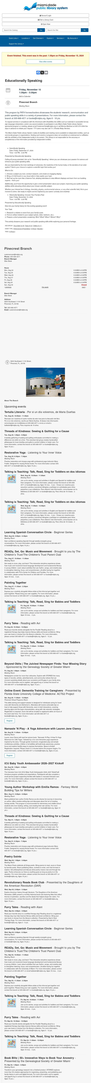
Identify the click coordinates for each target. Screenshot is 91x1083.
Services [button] (60, 38)
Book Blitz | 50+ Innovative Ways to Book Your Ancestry (40, 1059)
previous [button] (8, 287)
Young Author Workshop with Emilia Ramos (41, 788)
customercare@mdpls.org (13, 254)
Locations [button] (25, 38)
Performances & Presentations (22, 229)
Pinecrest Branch (28, 102)
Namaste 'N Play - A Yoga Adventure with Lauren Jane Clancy (42, 728)
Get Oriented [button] (38, 38)
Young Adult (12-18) (19, 226)
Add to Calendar (25, 96)
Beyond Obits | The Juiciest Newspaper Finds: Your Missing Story (45, 665)
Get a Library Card (46, 20)
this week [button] (45, 287)
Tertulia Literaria (39, 412)
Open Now (46, 24)
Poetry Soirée (12, 856)
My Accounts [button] (72, 38)
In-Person (33, 229)
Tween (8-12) (28, 226)
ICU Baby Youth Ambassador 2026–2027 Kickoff (34, 763)
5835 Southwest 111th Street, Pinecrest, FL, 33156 (20, 362)
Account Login (46, 15)
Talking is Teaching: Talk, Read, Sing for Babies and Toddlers (42, 601)
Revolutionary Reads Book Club (43, 883)
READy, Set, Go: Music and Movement (42, 552)
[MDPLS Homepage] (45, 6)
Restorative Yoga (32, 452)
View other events (45, 62)
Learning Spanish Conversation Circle (38, 532)
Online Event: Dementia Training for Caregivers (42, 692)
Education (40, 229)
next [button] (83, 287)
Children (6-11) (37, 226)
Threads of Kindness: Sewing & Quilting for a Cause (36, 431)
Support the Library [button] (16, 44)
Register (10, 721)
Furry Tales (22, 623)
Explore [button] (50, 38)
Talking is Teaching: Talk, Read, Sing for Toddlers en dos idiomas (44, 471)
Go (41, 30)
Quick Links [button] (13, 38)
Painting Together (15, 582)
